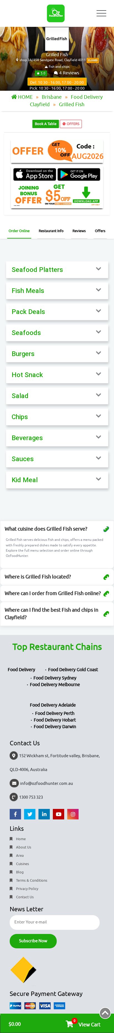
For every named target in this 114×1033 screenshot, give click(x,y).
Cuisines (22, 863)
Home (20, 839)
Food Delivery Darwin (55, 727)
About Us (23, 847)
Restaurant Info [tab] (51, 231)
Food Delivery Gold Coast (73, 670)
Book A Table (45, 123)
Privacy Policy (26, 888)
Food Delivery (21, 670)
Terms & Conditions (31, 880)
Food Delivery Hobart (55, 720)
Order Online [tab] (19, 231)
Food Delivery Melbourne (55, 684)
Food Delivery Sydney (54, 678)
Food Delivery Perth (54, 713)
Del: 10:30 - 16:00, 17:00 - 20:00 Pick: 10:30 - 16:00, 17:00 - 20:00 (57, 83)
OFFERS (72, 123)
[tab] (57, 269)
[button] (57, 270)
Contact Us (24, 897)
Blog (19, 872)
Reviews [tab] (79, 231)
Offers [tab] (100, 231)
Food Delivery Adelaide (53, 705)
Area (19, 855)
